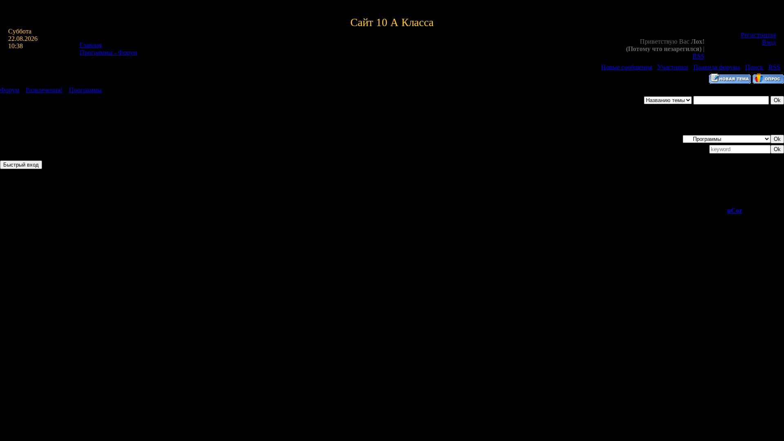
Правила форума (716, 67)
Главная (91, 45)
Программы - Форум (108, 52)
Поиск (754, 67)
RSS (698, 56)
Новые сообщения (626, 67)
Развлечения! (44, 90)
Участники (672, 67)
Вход (769, 42)
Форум (9, 90)
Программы (85, 90)
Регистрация (758, 34)
